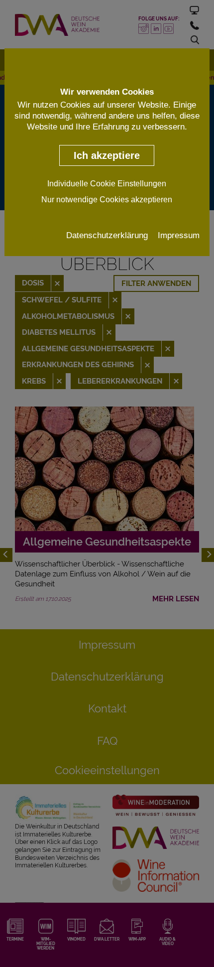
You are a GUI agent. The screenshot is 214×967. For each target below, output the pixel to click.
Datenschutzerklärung (107, 235)
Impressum (179, 235)
